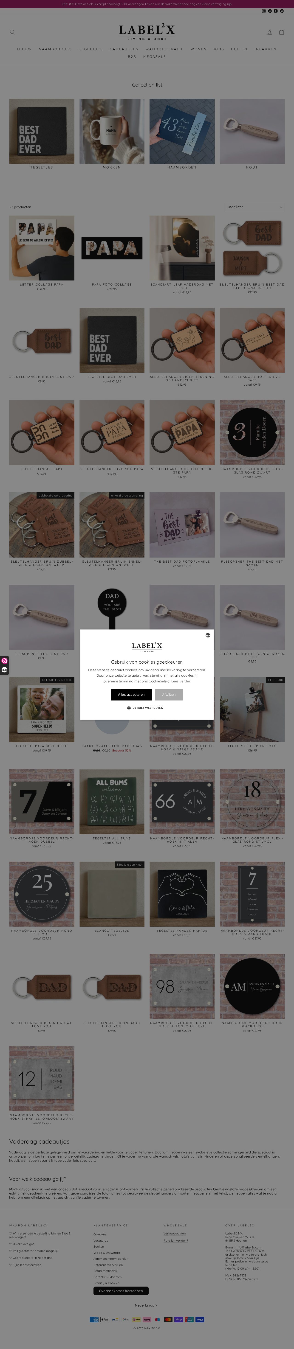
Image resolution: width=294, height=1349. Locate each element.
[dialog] (147, 674)
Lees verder (180, 681)
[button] (147, 707)
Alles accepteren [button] (131, 694)
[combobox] (208, 635)
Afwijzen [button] (169, 695)
